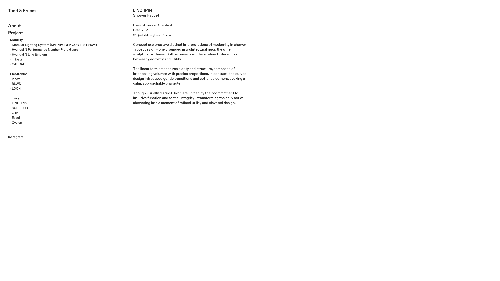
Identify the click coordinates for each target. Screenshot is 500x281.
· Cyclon (15, 123)
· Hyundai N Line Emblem (27, 54)
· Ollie (13, 113)
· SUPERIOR (18, 108)
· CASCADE (17, 64)
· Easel (14, 118)
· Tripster (16, 59)
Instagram (15, 137)
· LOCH (14, 89)
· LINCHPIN (17, 103)
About (14, 26)
